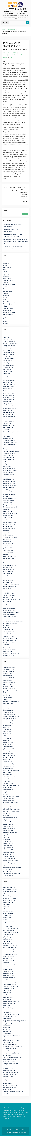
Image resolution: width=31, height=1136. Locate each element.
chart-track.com (7, 762)
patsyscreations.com (9, 365)
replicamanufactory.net (10, 470)
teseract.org (6, 554)
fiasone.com (6, 1005)
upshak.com (6, 1029)
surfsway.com (7, 423)
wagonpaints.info (8, 533)
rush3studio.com (8, 902)
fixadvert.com (7, 693)
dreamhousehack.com (9, 608)
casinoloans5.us (7, 822)
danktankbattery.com (9, 1008)
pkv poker (6, 1119)
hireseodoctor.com (8, 460)
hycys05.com (7, 980)
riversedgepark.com (9, 354)
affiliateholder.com (8, 1094)
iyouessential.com (8, 395)
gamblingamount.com (9, 1074)
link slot (5, 306)
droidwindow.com (8, 563)
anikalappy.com (7, 503)
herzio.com (6, 907)
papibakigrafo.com (8, 837)
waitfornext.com (8, 535)
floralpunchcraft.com (9, 1003)
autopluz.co (6, 695)
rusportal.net (7, 917)
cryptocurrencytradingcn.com (12, 1053)
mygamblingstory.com (9, 887)
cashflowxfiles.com (8, 988)
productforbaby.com (9, 960)
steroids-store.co (8, 790)
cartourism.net (7, 845)
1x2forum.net (7, 337)
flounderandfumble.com (10, 513)
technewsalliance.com (9, 522)
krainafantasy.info (8, 911)
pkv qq (5, 287)
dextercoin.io (7, 871)
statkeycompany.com (9, 719)
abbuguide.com (7, 404)
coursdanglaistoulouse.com (11, 678)
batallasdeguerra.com (9, 751)
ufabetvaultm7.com (9, 488)
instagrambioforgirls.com (10, 986)
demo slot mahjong (9, 302)
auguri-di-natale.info (9, 682)
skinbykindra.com (8, 629)
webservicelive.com (8, 655)
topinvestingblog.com (9, 723)
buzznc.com (6, 625)
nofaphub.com (7, 361)
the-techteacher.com (9, 610)
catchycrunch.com (8, 358)
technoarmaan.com (9, 619)
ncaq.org (5, 376)
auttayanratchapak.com (10, 945)
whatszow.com (7, 410)
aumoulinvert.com (8, 830)
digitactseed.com (8, 427)
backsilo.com (7, 1031)
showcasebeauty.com (9, 714)
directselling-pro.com (9, 640)
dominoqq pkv (7, 310)
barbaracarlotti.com (9, 852)
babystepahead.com (9, 1070)
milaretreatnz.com (8, 742)
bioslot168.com (7, 651)
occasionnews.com (8, 1081)
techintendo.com (8, 414)
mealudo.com (7, 1010)
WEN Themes (22, 1132)
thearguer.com (7, 999)
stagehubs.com (7, 335)
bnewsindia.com (8, 571)
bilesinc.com (6, 740)
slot (11, 57)
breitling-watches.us (9, 688)
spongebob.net (7, 941)
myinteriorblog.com (9, 569)
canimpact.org (7, 841)
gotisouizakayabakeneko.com (11, 937)
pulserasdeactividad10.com (11, 850)
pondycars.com (7, 578)
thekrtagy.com (7, 601)
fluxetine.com (7, 815)
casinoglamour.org (8, 869)
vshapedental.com (8, 591)
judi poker (6, 276)
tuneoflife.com (7, 1089)
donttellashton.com (9, 900)
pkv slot (5, 269)
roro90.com (6, 904)
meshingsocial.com (8, 997)
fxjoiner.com (6, 627)
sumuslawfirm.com (8, 1042)
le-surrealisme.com (8, 712)
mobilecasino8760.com (10, 818)
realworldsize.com (8, 956)
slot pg (5, 317)
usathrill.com (7, 589)
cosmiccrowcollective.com (11, 932)
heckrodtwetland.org (9, 807)
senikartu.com (7, 915)
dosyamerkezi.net (8, 710)
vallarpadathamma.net (10, 954)
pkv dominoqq (7, 267)
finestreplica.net (8, 511)
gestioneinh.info (8, 548)
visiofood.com (7, 561)
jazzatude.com (7, 734)
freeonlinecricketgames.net (11, 770)
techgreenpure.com (9, 417)
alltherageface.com (8, 632)
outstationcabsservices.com (11, 599)
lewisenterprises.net (9, 384)
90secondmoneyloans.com (11, 432)
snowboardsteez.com (9, 984)
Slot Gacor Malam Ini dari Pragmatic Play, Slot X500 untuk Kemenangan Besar (15, 11)
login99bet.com (7, 339)
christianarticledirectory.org (11, 873)
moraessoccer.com (8, 757)
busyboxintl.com (8, 943)
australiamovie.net (8, 671)
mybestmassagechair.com (11, 811)
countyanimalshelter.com (10, 1064)
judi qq (5, 272)
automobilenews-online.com (11, 612)
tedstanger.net (7, 526)
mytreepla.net (7, 466)
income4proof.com (8, 367)
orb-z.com (6, 963)
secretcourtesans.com (9, 341)
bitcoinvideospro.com (9, 930)
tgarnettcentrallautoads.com (11, 691)
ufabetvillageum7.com (9, 490)
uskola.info (6, 531)
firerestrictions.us (8, 775)
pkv (4, 261)
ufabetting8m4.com (9, 481)
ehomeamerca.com (9, 412)
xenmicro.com (7, 378)
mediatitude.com (8, 704)
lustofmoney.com (8, 1083)
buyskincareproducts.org (10, 860)
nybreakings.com (8, 597)
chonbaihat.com (8, 783)
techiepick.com (7, 574)
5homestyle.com (8, 876)
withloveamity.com (8, 397)
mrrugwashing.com (9, 1023)
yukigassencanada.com (10, 442)
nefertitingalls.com (8, 363)
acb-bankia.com (7, 1025)
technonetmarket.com (9, 524)
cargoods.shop (7, 926)
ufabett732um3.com (9, 528)
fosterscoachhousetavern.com (12, 965)
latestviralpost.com (8, 971)
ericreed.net (6, 813)
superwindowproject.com (10, 835)
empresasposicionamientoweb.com (13, 621)
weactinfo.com (7, 995)
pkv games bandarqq (9, 284)
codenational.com (8, 634)
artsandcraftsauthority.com (11, 653)
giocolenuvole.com (8, 393)
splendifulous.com (8, 475)
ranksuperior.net (8, 1068)
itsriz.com (6, 924)
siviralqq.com (7, 1034)
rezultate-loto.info (8, 472)
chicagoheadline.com (9, 346)
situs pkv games (12, 1108)
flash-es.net (6, 1027)
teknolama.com (7, 958)
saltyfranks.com (7, 729)
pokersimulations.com (9, 468)
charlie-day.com (7, 1012)
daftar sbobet (7, 278)
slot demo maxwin (8, 308)
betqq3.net (6, 820)
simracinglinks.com (8, 708)
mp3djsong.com (8, 676)
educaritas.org (7, 369)
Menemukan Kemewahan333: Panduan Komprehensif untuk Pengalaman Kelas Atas (16, 242)
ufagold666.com (7, 567)
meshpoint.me (7, 939)
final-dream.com (8, 543)
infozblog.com (7, 781)
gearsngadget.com (8, 457)
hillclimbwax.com (8, 1077)
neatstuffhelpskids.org (9, 755)
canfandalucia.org (8, 593)
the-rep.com (6, 727)
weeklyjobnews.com (9, 1061)
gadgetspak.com (8, 455)
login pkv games (7, 274)
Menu (6, 23)
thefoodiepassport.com (10, 833)
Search (5, 211)
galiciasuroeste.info (9, 749)
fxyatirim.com (7, 402)
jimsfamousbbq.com (9, 667)
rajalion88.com (7, 350)
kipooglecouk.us (8, 826)
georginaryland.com (9, 798)
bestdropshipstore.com (10, 419)
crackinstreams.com (9, 453)
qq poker (5, 323)
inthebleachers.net (8, 856)
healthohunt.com (8, 516)
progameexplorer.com (9, 636)
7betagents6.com (8, 449)
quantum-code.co (8, 539)
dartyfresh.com (7, 382)
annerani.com (7, 731)
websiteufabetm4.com (9, 498)
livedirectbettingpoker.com (11, 1014)
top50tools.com (7, 725)
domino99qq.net (8, 896)
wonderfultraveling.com (10, 764)
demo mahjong (7, 304)
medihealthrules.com (9, 586)
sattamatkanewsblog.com (10, 1051)
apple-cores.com (8, 848)
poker (4, 300)
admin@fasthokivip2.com (10, 55)
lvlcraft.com (6, 429)
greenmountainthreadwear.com (12, 1046)
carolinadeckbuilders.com (10, 721)
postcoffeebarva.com (9, 947)
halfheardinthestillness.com (11, 809)
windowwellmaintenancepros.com (13, 1092)
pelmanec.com (7, 894)
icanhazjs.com (7, 839)
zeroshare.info (7, 738)
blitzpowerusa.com (8, 975)
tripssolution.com (8, 438)
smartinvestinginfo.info (10, 520)
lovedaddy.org (7, 1018)
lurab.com (6, 645)
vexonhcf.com (7, 699)
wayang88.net (7, 496)
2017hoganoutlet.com (9, 892)
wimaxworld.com (8, 768)
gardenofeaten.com (9, 978)
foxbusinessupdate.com (10, 1016)
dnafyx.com (6, 391)
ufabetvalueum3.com (9, 485)
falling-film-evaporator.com (11, 1040)
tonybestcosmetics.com (10, 623)
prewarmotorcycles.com (10, 706)
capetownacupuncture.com (11, 928)
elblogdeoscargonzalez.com (11, 785)
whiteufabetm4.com (9, 500)
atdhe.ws (5, 805)
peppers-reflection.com (10, 1087)
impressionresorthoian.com (11, 1036)
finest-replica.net (8, 546)
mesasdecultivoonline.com (11, 967)
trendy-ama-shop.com (9, 556)
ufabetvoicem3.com (9, 492)
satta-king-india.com (9, 440)
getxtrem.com (7, 993)
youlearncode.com (8, 399)
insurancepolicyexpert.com (11, 716)
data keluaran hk (8, 315)
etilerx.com (6, 509)
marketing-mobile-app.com (11, 1001)
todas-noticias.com (8, 913)
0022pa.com (6, 736)
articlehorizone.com (9, 445)
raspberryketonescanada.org (11, 584)
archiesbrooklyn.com (9, 777)
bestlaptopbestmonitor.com (11, 796)
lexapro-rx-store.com (9, 858)
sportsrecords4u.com (9, 477)
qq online (6, 265)
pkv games (6, 263)
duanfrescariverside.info (10, 507)
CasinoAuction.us (8, 824)
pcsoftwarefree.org (8, 386)
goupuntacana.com (9, 352)
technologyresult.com (9, 406)
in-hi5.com (6, 909)
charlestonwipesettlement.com (12, 1057)
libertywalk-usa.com (9, 669)
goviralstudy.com (8, 843)
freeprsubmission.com (9, 565)
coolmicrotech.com (8, 606)
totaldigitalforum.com (9, 617)
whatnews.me (7, 541)
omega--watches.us (8, 686)
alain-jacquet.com (8, 935)
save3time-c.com (8, 697)
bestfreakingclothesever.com (11, 1038)
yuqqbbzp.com (7, 447)
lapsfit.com (6, 462)
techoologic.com (8, 582)
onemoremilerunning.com (11, 982)
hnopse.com (6, 1079)
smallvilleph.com (8, 746)
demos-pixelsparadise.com (11, 701)
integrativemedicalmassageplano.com (14, 1021)
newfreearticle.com (8, 973)
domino (5, 319)
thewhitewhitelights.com (10, 802)
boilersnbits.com (8, 969)
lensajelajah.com (8, 371)
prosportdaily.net (8, 550)
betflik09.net (6, 374)
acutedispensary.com (9, 1049)
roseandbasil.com (8, 800)
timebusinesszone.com (10, 1085)
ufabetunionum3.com (9, 483)
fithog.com (6, 794)
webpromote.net (8, 787)
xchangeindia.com (8, 604)
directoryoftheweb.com (10, 898)
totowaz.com (7, 1055)
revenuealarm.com (8, 642)
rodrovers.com (7, 436)
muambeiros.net (8, 779)
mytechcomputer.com (9, 649)
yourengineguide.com (9, 595)
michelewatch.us (8, 684)
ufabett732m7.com (8, 559)
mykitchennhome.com (9, 828)
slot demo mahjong (9, 280)
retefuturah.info (7, 518)
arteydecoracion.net (9, 792)
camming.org (7, 348)
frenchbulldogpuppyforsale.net (12, 863)
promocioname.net (8, 766)
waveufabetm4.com (9, 494)
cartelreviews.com (8, 421)
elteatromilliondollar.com (10, 950)
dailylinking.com (7, 389)
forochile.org (7, 759)
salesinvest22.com (8, 552)
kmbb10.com (7, 990)
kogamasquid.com (8, 865)
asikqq (5, 297)
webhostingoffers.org (9, 408)
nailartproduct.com (9, 425)
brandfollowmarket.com (10, 1059)
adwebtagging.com (8, 1066)
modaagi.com (7, 744)
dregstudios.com (8, 753)
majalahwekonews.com (10, 889)
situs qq (5, 282)
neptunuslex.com (8, 680)
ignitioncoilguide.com (9, 647)
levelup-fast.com (8, 464)
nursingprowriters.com (10, 1044)
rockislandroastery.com (10, 638)
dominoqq (6, 289)
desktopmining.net (8, 854)
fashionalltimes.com (9, 614)
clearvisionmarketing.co (10, 537)
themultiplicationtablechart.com (12, 867)
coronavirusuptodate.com (11, 451)
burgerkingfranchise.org (10, 952)
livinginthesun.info (8, 922)
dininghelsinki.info (8, 505)
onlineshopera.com (9, 380)
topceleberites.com (8, 479)
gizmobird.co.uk (7, 673)
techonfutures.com (8, 580)
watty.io (5, 920)
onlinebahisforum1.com (10, 343)
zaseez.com (6, 356)
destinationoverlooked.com (11, 1072)
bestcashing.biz (7, 772)
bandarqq (21, 1108)
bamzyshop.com (8, 576)
